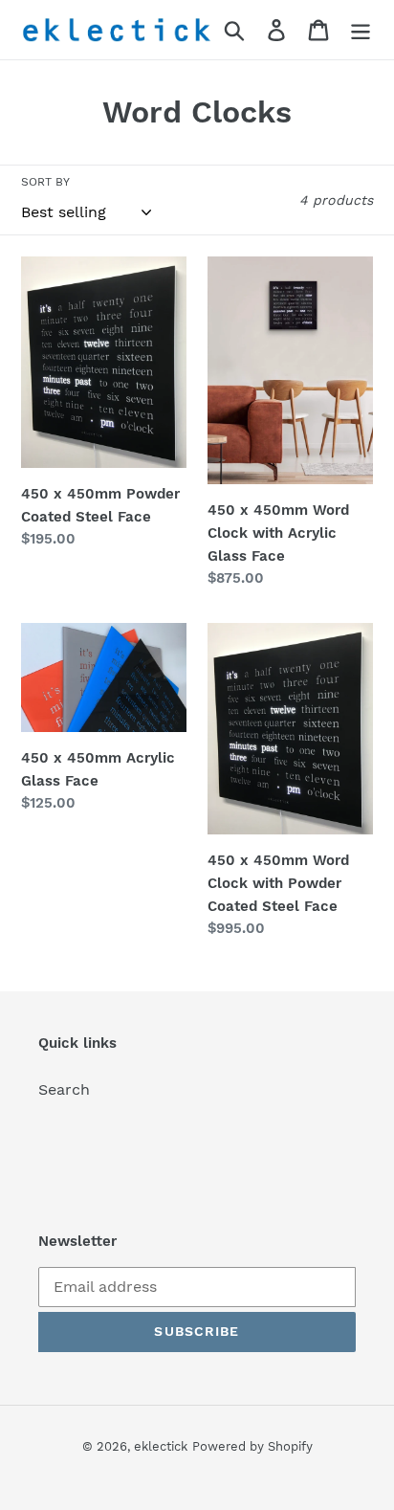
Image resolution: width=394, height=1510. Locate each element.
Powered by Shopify (252, 1446)
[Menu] (360, 30)
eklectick (160, 1446)
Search (64, 1089)
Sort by (45, 182)
